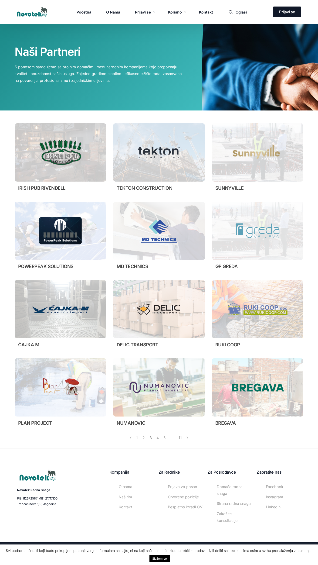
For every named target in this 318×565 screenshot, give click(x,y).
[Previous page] (131, 437)
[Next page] (187, 437)
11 (180, 437)
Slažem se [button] (159, 558)
